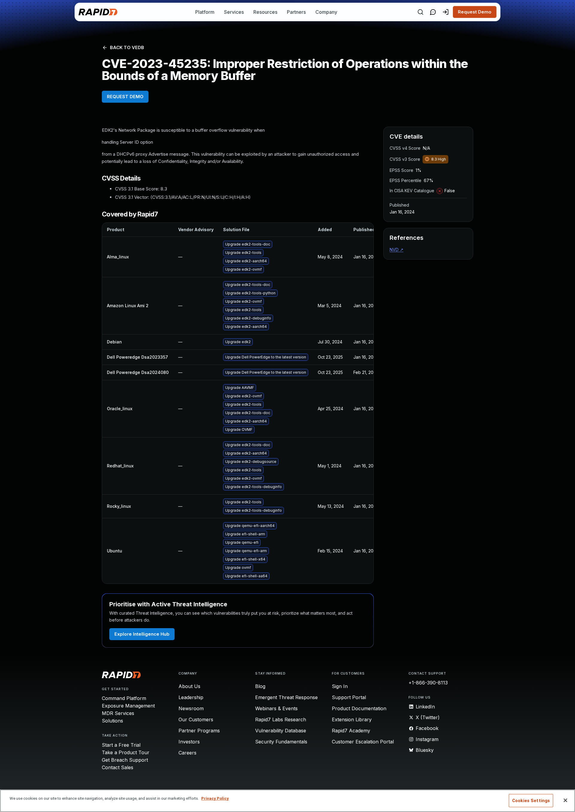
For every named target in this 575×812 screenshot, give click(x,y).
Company (326, 12)
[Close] (565, 800)
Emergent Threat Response (286, 697)
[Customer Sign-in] (445, 12)
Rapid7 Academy (351, 731)
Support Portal (349, 697)
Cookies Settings (531, 800)
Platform (204, 12)
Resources (265, 12)
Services (234, 12)
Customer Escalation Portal (363, 742)
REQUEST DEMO (125, 96)
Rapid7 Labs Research (280, 719)
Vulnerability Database (280, 731)
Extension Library (352, 719)
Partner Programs (199, 731)
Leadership (190, 697)
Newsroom (191, 708)
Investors (189, 742)
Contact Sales (117, 767)
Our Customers (195, 719)
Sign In (340, 686)
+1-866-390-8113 (428, 683)
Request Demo (474, 12)
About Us (189, 686)
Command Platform (124, 698)
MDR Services (118, 713)
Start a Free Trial (121, 745)
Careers (187, 753)
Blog (260, 686)
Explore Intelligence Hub (142, 634)
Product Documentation (359, 708)
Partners (296, 12)
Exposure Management (128, 706)
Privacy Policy (215, 798)
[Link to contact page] (433, 12)
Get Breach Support (125, 760)
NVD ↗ (396, 249)
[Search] (420, 12)
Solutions (112, 721)
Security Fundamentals (281, 742)
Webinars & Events (276, 708)
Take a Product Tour (125, 752)
